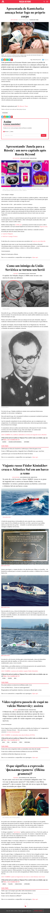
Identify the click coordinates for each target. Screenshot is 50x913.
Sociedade (5, 112)
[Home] (3, 2)
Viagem (15, 709)
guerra (4, 442)
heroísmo (26, 442)
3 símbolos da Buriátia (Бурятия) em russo (13, 754)
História (15, 273)
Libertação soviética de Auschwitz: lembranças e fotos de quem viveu (21, 448)
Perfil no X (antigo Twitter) (10, 236)
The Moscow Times (22, 106)
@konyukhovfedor (7, 517)
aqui (23, 910)
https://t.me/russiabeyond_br (11, 439)
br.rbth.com (18, 224)
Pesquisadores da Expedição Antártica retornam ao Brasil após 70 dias (21, 690)
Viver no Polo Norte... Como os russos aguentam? (15, 687)
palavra (10, 884)
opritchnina (17, 832)
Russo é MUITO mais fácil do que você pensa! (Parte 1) (16, 893)
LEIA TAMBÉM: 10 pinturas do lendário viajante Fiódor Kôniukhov (19, 671)
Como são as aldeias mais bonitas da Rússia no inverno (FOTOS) (19, 751)
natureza (14, 742)
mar (15, 678)
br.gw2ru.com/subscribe (38, 241)
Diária (12, 131)
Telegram (46, 59)
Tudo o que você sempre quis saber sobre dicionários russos (18, 890)
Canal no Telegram (8, 234)
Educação (15, 777)
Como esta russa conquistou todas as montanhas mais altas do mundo (20, 749)
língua (4, 884)
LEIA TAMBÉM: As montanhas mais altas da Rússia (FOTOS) (18, 735)
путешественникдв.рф (13, 732)
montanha (27, 742)
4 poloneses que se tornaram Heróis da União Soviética (17, 453)
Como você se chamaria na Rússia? (11, 896)
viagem (10, 678)
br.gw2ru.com (43, 226)
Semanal (6, 131)
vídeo (20, 742)
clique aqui (35, 257)
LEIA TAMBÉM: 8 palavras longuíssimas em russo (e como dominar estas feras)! (23, 877)
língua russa (18, 884)
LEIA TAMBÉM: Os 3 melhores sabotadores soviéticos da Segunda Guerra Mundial (23, 434)
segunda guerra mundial (15, 442)
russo (3, 678)
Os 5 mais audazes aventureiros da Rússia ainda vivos (16, 685)
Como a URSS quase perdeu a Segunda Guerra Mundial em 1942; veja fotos (22, 451)
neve (3, 742)
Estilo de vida (14, 19)
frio (8, 742)
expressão (27, 884)
